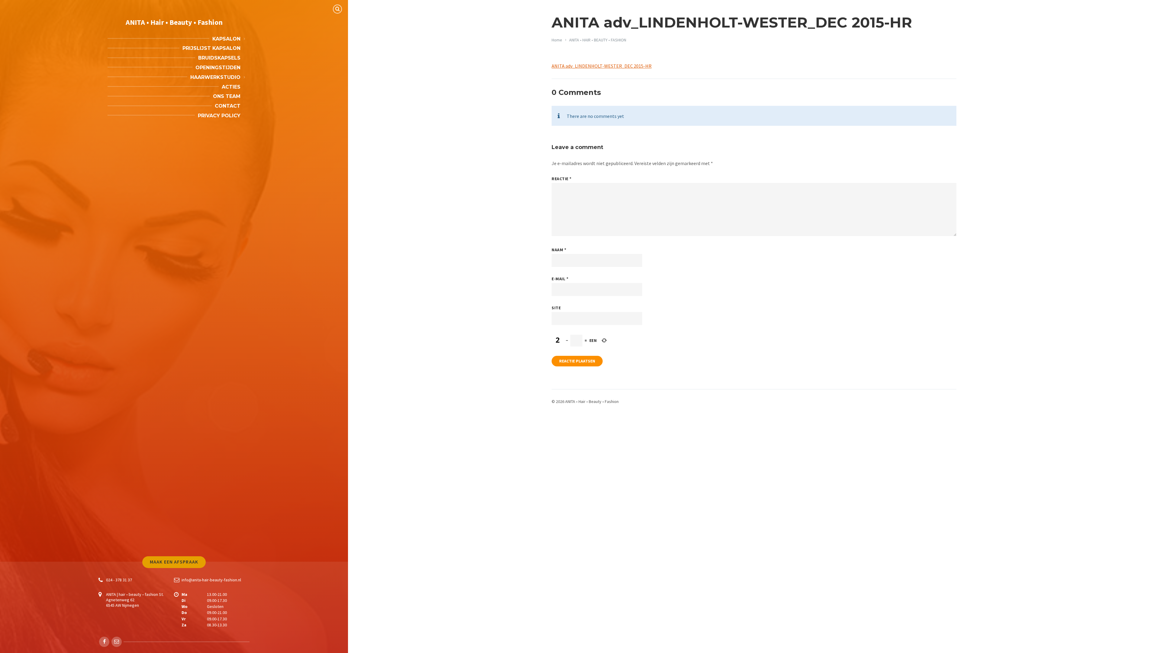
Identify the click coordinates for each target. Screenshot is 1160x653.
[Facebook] (104, 642)
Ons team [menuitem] (226, 96)
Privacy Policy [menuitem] (219, 116)
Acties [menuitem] (231, 87)
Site (556, 307)
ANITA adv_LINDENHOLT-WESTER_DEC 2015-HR (602, 66)
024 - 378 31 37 (119, 580)
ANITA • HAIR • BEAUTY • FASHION (597, 40)
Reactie (562, 178)
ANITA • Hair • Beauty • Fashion (174, 22)
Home (557, 40)
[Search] (337, 9)
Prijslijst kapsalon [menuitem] (211, 48)
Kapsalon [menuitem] (226, 39)
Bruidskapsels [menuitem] (219, 58)
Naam (559, 249)
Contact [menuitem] (227, 106)
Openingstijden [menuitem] (217, 67)
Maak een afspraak (174, 562)
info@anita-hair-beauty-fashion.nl (211, 580)
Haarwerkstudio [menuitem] (215, 77)
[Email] (116, 642)
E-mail (560, 278)
